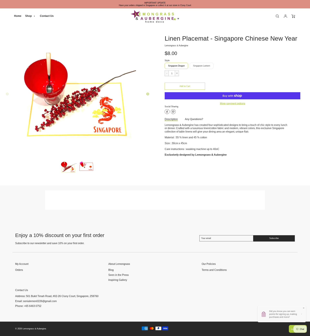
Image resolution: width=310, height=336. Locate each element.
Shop (28, 16)
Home (17, 16)
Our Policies (209, 264)
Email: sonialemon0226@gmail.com (36, 301)
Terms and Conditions (214, 270)
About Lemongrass (119, 264)
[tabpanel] (68, 167)
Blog (111, 270)
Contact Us (47, 16)
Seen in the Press (118, 275)
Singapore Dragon (176, 66)
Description (171, 119)
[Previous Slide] (7, 94)
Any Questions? (194, 119)
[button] (185, 86)
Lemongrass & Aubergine (176, 45)
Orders (19, 270)
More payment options (232, 103)
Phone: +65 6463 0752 (28, 306)
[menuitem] (17, 16)
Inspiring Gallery (117, 280)
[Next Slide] (147, 94)
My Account (21, 264)
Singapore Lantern (201, 66)
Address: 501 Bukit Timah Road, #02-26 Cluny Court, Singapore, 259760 (56, 296)
